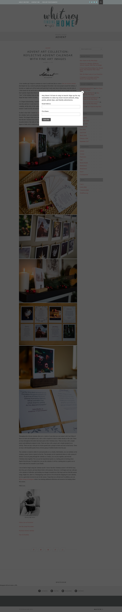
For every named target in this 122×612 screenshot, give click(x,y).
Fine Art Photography (49, 2)
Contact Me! (35, 2)
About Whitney (24, 2)
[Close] (82, 92)
